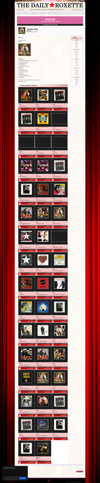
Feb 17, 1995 (64, 343)
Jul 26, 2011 (64, 155)
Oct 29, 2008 (31, 249)
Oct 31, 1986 (31, 461)
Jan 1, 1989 (31, 414)
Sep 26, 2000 (64, 296)
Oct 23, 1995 (48, 343)
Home (19, 13)
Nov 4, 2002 (48, 272)
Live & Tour (42, 13)
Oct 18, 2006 (48, 249)
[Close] (26, 467)
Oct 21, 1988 (64, 414)
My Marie (26, 13)
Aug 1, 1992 (31, 390)
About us (56, 13)
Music (49, 13)
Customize (8, 478)
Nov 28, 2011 (48, 155)
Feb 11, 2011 (31, 178)
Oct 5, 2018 (31, 131)
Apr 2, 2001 (31, 296)
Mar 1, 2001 (48, 296)
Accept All (22, 478)
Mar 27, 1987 (48, 437)
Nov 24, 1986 (64, 437)
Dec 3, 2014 (64, 131)
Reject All (15, 478)
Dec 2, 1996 (31, 343)
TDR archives (34, 13)
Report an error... (80, 471)
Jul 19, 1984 (48, 461)
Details (20, 131)
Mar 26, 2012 (31, 155)
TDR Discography (31, 109)
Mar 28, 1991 (48, 390)
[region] (15, 473)
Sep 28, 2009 (64, 178)
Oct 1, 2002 (64, 272)
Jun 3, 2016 (48, 131)
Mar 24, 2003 (31, 272)
